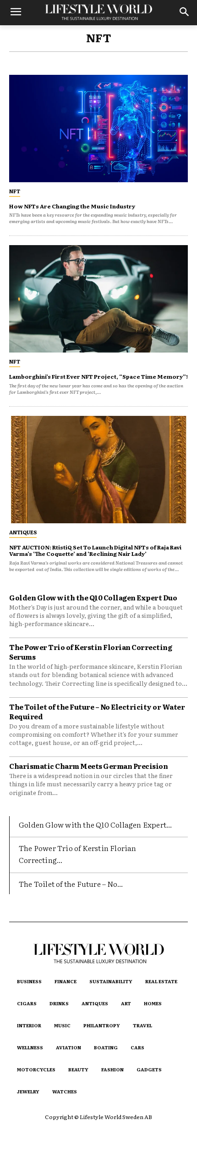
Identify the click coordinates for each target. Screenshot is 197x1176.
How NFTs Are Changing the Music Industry (72, 206)
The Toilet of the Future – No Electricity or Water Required (97, 711)
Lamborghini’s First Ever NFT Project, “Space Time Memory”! (98, 376)
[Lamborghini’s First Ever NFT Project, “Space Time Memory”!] (98, 299)
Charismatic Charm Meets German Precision (88, 766)
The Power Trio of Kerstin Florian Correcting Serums (90, 652)
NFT (14, 191)
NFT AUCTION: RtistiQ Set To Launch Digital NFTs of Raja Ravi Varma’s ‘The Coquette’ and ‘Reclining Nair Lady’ (95, 550)
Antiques (23, 532)
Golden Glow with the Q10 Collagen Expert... (95, 824)
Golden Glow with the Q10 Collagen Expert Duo (93, 597)
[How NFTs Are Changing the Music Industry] (98, 128)
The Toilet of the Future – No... (71, 883)
